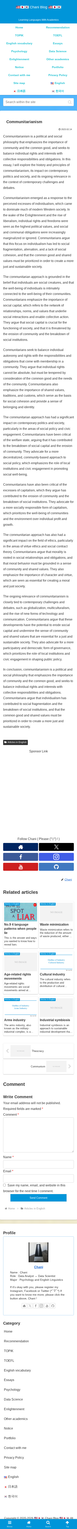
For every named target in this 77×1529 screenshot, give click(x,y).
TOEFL (9, 1360)
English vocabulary (17, 1370)
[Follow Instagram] (56, 857)
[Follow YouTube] (20, 867)
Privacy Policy (14, 1457)
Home (8, 1331)
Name (8, 1157)
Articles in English (17, 742)
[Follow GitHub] (56, 867)
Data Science (13, 1399)
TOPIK (8, 1351)
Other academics (16, 1419)
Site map (10, 1467)
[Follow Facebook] (20, 857)
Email (8, 1171)
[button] (69, 102)
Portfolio (10, 1438)
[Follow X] (56, 847)
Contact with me (15, 1448)
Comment (11, 1114)
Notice (8, 1428)
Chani (38, 1267)
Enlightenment (14, 1409)
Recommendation (16, 1341)
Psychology (12, 1389)
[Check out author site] (20, 847)
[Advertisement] (38, 793)
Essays (9, 1380)
